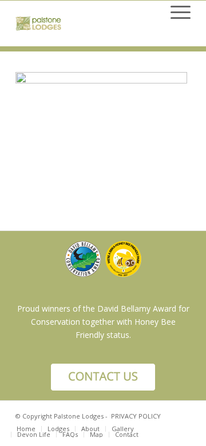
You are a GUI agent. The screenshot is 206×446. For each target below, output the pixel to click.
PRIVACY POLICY (136, 416)
